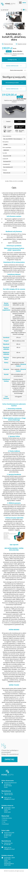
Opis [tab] (14, 187)
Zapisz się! (9, 759)
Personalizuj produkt (12, 82)
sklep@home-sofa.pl (9, 799)
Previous (2, 26)
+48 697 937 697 (8, 794)
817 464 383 (7, 844)
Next (25, 26)
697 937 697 (5, 10)
